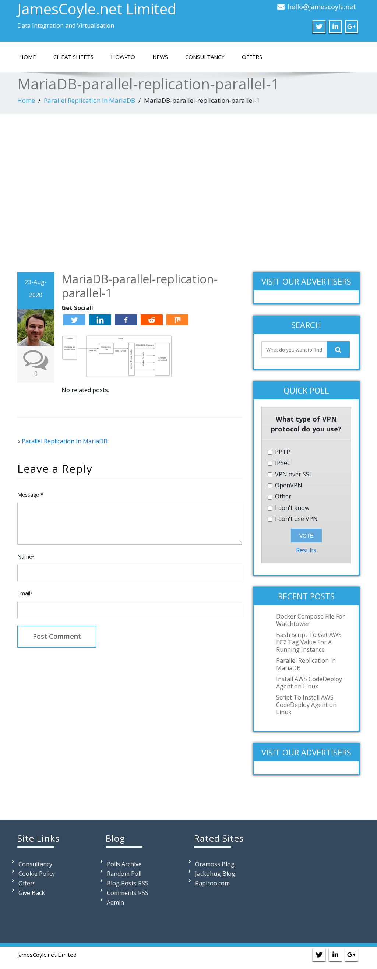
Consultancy (205, 56)
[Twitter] (74, 320)
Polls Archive (124, 864)
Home (27, 56)
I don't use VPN (296, 519)
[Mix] (177, 320)
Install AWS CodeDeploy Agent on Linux (309, 682)
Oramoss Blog (215, 864)
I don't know (291, 508)
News (160, 56)
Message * (30, 494)
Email (24, 593)
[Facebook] (126, 320)
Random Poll (124, 874)
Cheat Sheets (73, 56)
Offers (252, 56)
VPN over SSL (293, 474)
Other (282, 496)
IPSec (282, 463)
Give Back (31, 893)
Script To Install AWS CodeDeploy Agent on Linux (306, 705)
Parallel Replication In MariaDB (89, 100)
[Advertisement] (188, 191)
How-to (123, 56)
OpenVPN (288, 485)
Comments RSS (127, 893)
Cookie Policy (36, 874)
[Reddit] (152, 320)
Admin (115, 902)
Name (25, 556)
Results (306, 550)
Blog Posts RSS (127, 883)
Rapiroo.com (212, 883)
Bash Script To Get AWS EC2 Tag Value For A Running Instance (309, 642)
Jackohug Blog (215, 874)
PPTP (282, 452)
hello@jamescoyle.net (322, 6)
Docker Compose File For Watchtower (310, 620)
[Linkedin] (100, 320)
